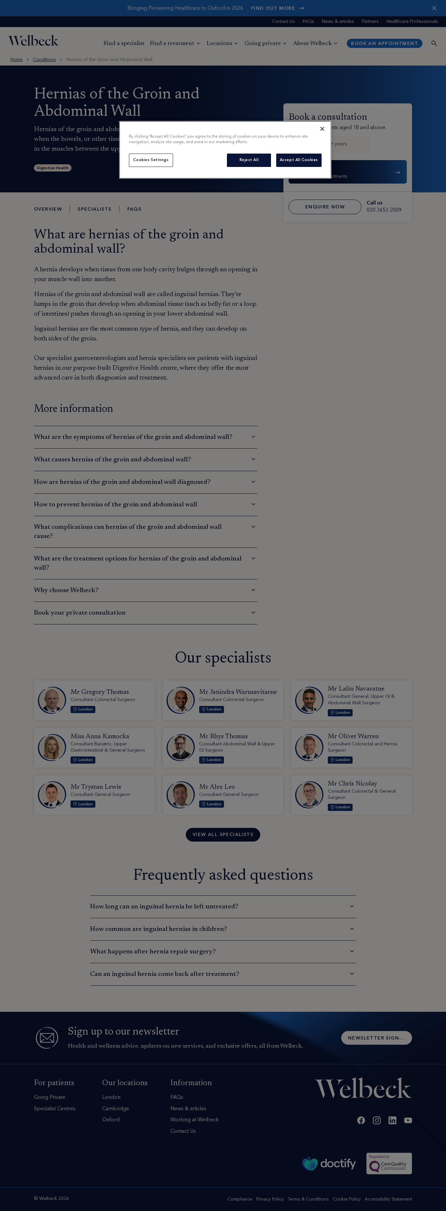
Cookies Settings (150, 160)
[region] (225, 150)
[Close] (322, 129)
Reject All (249, 160)
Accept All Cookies (299, 160)
